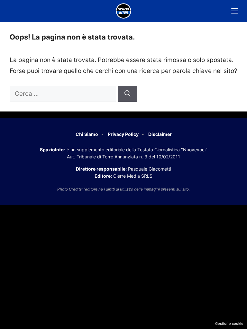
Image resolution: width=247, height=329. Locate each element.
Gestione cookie (229, 323)
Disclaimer (160, 134)
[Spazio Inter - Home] (123, 11)
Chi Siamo (87, 134)
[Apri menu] (235, 11)
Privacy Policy (123, 134)
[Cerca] (127, 94)
